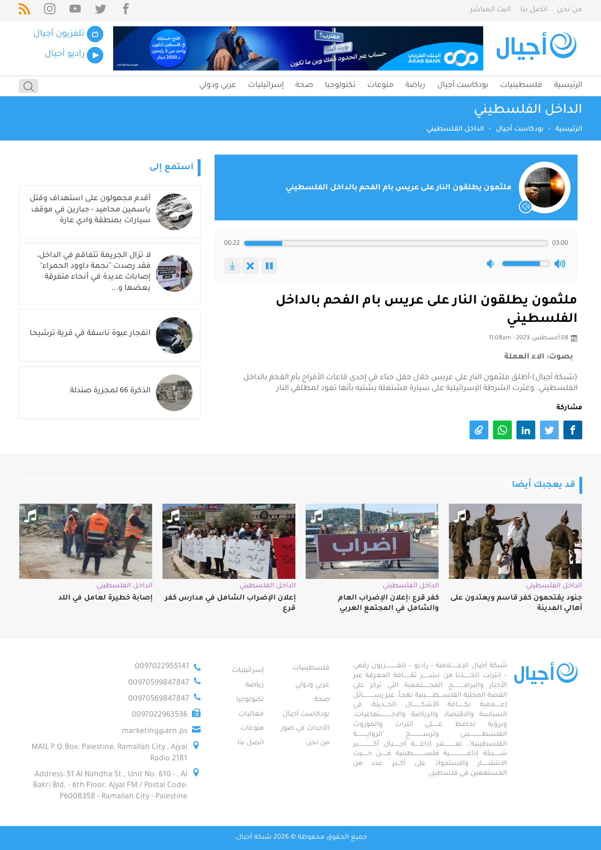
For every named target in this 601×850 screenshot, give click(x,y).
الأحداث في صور (305, 729)
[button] (492, 263)
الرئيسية (568, 85)
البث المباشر (490, 10)
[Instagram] (49, 10)
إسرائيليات (266, 85)
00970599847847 (158, 683)
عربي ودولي (217, 85)
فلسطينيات (521, 85)
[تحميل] (232, 265)
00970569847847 (158, 699)
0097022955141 (162, 667)
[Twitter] (100, 10)
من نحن (569, 10)
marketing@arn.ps (154, 731)
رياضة (415, 85)
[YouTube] (75, 10)
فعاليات (251, 714)
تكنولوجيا (340, 85)
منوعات (380, 85)
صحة (304, 85)
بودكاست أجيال (462, 85)
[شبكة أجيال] (537, 48)
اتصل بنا (533, 10)
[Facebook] (125, 10)
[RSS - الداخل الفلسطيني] (24, 10)
